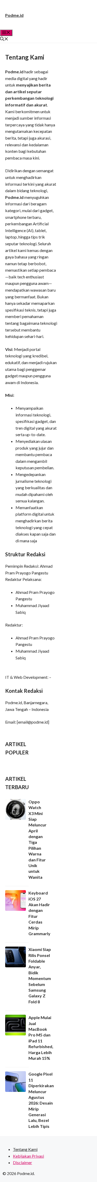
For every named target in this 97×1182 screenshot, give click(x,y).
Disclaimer (22, 1162)
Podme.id (14, 15)
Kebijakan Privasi (28, 1156)
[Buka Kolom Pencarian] (4, 39)
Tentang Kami (25, 1149)
